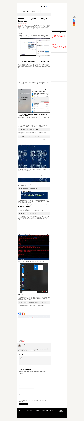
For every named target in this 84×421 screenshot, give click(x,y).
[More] (24, 314)
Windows (23, 340)
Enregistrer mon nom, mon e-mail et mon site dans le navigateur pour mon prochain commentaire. (32, 401)
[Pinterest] (22, 314)
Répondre (21, 363)
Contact (51, 410)
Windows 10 (20, 25)
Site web (20, 394)
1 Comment (26, 23)
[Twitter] (21, 314)
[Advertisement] (34, 75)
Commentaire (21, 373)
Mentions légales (29, 410)
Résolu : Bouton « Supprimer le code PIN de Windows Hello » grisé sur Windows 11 (59, 36)
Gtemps (20, 410)
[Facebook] (19, 314)
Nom (20, 385)
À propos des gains (45, 410)
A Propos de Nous (37, 410)
